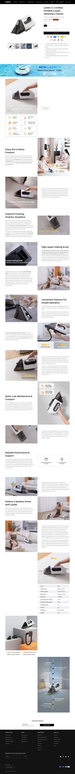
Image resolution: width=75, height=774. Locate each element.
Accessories (7, 743)
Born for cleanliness (13, 771)
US (46, 26)
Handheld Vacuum (8, 739)
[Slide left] (6, 46)
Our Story (56, 735)
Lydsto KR (39, 743)
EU (50, 26)
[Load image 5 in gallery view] (35, 46)
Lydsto (9, 771)
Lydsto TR (39, 741)
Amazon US (40, 735)
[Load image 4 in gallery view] (29, 46)
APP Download (57, 741)
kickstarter (45, 108)
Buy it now (56, 33)
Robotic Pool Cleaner (9, 741)
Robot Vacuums (8, 737)
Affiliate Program (57, 739)
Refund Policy (24, 739)
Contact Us (56, 737)
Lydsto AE (39, 747)
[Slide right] (39, 46)
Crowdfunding (8, 735)
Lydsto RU (40, 745)
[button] (15, 2)
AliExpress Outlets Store (42, 739)
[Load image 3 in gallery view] (23, 46)
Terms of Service (25, 735)
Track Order (56, 743)
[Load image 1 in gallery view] (11, 46)
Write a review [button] (47, 725)
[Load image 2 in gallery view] (17, 46)
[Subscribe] (25, 756)
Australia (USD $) (9, 767)
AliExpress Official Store (42, 737)
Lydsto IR (39, 749)
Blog (55, 745)
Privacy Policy (24, 737)
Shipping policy (24, 741)
